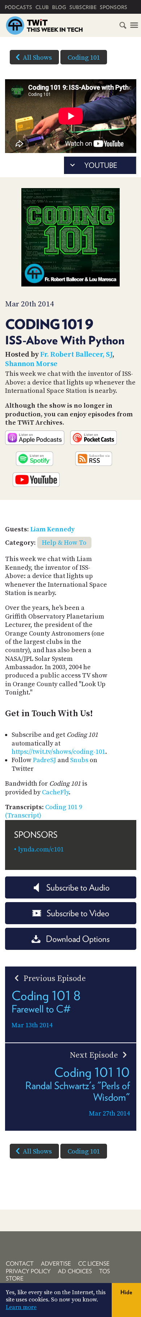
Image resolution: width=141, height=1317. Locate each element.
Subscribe (83, 7)
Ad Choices (75, 1271)
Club (42, 7)
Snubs (79, 760)
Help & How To (64, 543)
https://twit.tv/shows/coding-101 (58, 752)
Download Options (78, 939)
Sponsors (113, 7)
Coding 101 (84, 58)
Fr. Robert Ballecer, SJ (76, 354)
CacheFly (55, 792)
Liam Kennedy (52, 529)
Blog (59, 7)
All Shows (37, 58)
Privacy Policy (28, 1271)
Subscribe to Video (78, 913)
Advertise (56, 1263)
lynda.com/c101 (41, 849)
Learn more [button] (21, 1307)
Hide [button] (126, 1292)
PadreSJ (44, 760)
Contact (20, 1263)
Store (15, 1278)
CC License (94, 1263)
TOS (104, 1271)
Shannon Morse (31, 364)
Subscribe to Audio (78, 887)
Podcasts (18, 7)
